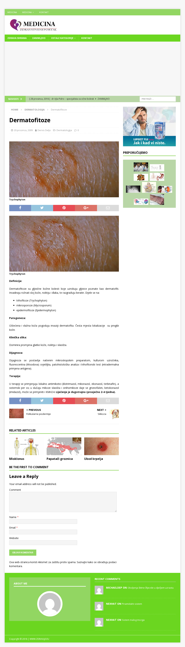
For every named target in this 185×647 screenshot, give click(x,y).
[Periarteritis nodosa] (157, 199)
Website (14, 538)
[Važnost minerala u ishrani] (141, 177)
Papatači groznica (60, 459)
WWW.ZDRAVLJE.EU (39, 638)
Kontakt (44, 12)
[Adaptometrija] (165, 189)
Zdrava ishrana (17, 38)
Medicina (12, 12)
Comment (15, 489)
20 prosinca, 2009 (23, 130)
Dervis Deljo (44, 130)
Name (13, 517)
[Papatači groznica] (64, 446)
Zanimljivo (39, 38)
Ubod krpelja (93, 459)
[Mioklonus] (26, 446)
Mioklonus (16, 459)
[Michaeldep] (99, 592)
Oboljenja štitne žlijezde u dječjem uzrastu (151, 587)
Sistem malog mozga (133, 620)
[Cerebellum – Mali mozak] (141, 202)
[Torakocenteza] (149, 187)
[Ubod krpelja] (101, 446)
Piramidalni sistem (132, 603)
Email (12, 527)
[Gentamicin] (157, 168)
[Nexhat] (99, 608)
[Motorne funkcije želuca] (157, 177)
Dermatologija (64, 130)
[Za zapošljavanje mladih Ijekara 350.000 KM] (141, 166)
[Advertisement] (92, 68)
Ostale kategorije (62, 38)
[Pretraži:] (158, 98)
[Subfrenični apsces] (133, 189)
